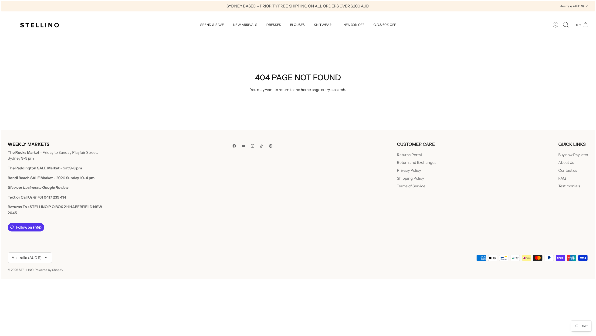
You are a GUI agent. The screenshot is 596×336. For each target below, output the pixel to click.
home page (310, 89)
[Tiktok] (261, 146)
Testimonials (569, 186)
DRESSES (273, 25)
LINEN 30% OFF (352, 25)
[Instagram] (252, 146)
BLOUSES (297, 25)
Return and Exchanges (416, 162)
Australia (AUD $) (572, 6)
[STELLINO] (39, 25)
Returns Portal (409, 154)
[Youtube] (243, 146)
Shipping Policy (410, 178)
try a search (335, 89)
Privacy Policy (409, 170)
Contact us (567, 170)
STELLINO (26, 270)
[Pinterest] (270, 146)
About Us (566, 162)
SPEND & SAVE (212, 25)
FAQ (562, 178)
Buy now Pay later (573, 154)
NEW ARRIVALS (245, 25)
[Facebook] (234, 146)
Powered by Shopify (49, 270)
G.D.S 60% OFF (384, 25)
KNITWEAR (323, 25)
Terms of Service (411, 186)
